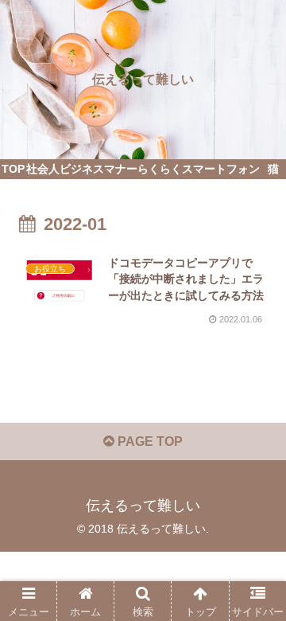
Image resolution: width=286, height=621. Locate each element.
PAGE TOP (148, 441)
